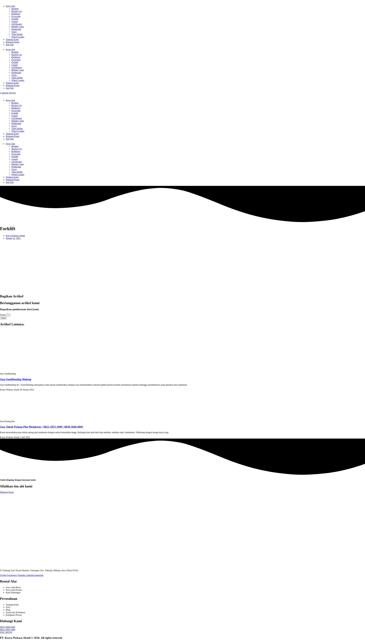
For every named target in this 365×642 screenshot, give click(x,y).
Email (3, 315)
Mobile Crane (17, 26)
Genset (14, 21)
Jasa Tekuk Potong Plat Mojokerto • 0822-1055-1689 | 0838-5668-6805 (41, 426)
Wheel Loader (17, 37)
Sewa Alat (10, 6)
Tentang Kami (12, 39)
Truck (14, 32)
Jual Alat (10, 44)
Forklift (14, 19)
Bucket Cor (16, 11)
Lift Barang (16, 24)
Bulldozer (15, 14)
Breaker (15, 8)
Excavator (16, 16)
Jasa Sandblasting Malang (15, 379)
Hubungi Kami (12, 42)
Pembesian (16, 29)
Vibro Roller (17, 34)
